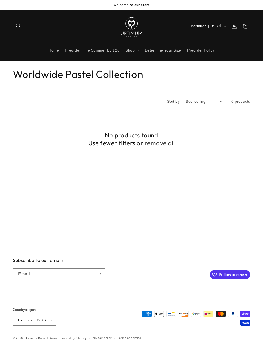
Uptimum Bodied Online (41, 338)
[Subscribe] (99, 274)
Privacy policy (102, 337)
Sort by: (174, 101)
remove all (160, 143)
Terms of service (129, 337)
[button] (18, 26)
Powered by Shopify (73, 338)
